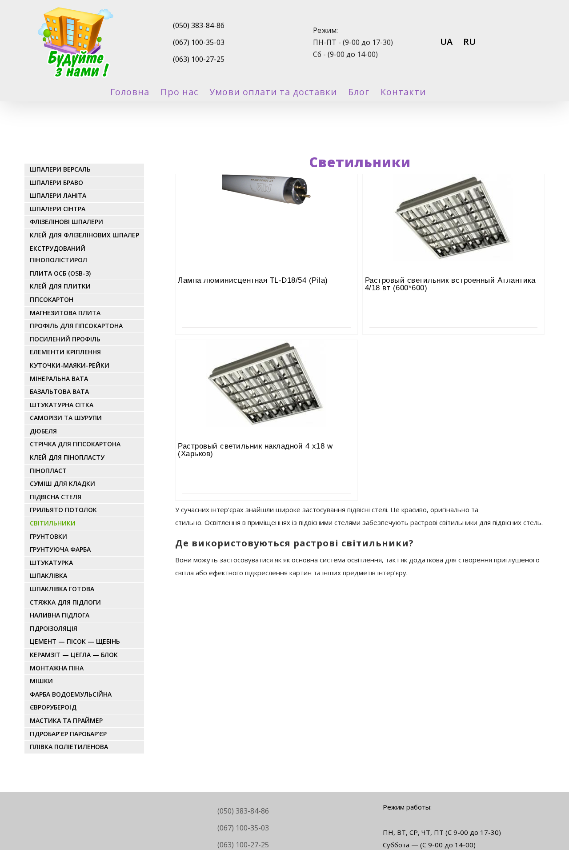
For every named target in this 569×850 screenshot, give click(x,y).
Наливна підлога (59, 615)
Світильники (53, 523)
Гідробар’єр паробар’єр (68, 734)
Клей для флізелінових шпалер (84, 235)
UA (446, 42)
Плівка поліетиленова (69, 746)
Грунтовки (48, 536)
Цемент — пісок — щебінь (75, 641)
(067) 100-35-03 (198, 42)
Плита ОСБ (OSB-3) (60, 273)
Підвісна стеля (55, 497)
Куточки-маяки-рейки (69, 365)
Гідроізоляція (53, 628)
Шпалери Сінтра (57, 208)
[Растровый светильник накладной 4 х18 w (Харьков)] (266, 364)
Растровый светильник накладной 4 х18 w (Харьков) (255, 450)
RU (469, 42)
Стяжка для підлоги (65, 602)
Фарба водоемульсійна (71, 694)
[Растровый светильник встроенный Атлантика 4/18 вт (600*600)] (453, 198)
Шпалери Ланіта (58, 195)
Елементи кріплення (65, 352)
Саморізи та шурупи (66, 417)
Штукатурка (51, 562)
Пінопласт (48, 470)
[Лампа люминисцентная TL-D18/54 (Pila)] (266, 198)
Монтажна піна (57, 668)
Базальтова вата (59, 391)
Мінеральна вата (59, 378)
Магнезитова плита (65, 313)
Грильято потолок (63, 509)
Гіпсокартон (51, 299)
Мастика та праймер (66, 720)
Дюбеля (43, 431)
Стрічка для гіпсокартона (75, 444)
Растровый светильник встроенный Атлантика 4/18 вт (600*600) (450, 284)
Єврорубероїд (53, 707)
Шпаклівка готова (62, 589)
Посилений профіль (65, 339)
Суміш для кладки (62, 483)
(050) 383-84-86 (198, 25)
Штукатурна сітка (61, 405)
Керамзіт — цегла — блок (74, 654)
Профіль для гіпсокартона (76, 325)
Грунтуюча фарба (60, 549)
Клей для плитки (60, 286)
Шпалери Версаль (60, 169)
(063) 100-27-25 (198, 59)
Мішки (41, 681)
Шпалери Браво (56, 182)
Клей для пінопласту (67, 457)
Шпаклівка (48, 575)
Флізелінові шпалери (66, 221)
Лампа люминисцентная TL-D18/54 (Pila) (253, 280)
